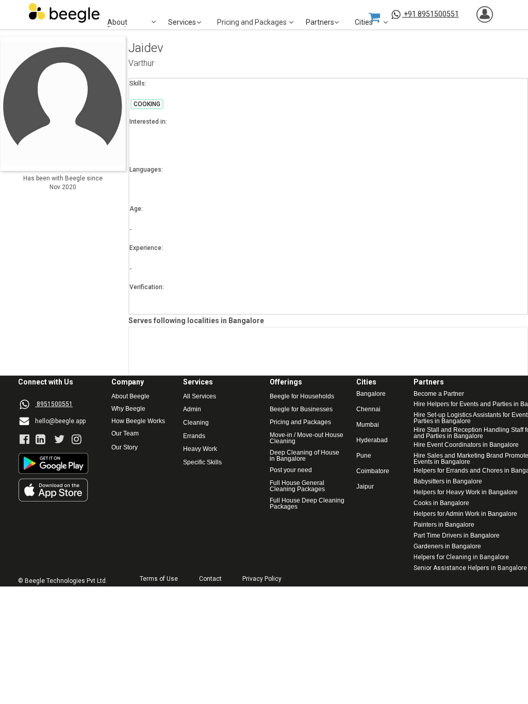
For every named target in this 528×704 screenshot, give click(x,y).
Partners (320, 22)
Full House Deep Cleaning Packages (308, 503)
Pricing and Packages (300, 422)
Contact (210, 579)
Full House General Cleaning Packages (298, 486)
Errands (194, 436)
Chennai (368, 409)
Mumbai (367, 425)
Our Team (125, 433)
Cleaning (196, 423)
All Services (199, 396)
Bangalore (371, 394)
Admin (192, 409)
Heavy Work (200, 449)
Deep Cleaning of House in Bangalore (305, 455)
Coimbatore (372, 471)
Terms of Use (159, 579)
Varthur (141, 63)
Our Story (124, 447)
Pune (363, 455)
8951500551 (55, 404)
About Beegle (130, 396)
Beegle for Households (302, 396)
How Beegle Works (138, 421)
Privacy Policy (262, 579)
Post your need (291, 470)
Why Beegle (128, 409)
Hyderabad (372, 440)
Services (182, 22)
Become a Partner (439, 394)
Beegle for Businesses (301, 409)
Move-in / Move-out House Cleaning (306, 438)
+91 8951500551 (431, 14)
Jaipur (365, 486)
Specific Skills (202, 462)
